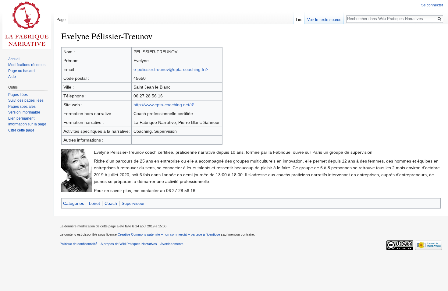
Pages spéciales (22, 106)
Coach (111, 203)
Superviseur (133, 203)
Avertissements (171, 244)
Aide (12, 77)
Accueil (14, 59)
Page (61, 19)
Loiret (94, 203)
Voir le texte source (324, 19)
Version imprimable (24, 112)
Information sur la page (27, 124)
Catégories (73, 203)
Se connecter (432, 5)
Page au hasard (21, 71)
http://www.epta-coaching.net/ (161, 104)
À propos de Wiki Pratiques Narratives (129, 244)
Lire (299, 19)
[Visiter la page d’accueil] (26, 24)
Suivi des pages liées (26, 100)
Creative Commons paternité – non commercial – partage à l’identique (169, 234)
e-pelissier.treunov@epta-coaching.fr (168, 69)
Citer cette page (21, 130)
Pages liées (18, 95)
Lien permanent (21, 118)
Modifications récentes (26, 65)
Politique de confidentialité (78, 244)
